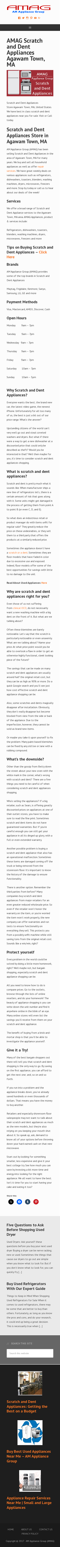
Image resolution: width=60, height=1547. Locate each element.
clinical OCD (19, 608)
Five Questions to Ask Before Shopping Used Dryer (25, 1229)
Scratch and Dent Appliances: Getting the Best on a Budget (27, 1406)
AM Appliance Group (30, 8)
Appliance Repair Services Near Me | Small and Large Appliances (29, 1502)
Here (44, 582)
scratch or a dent (18, 552)
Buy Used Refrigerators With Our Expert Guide (26, 1286)
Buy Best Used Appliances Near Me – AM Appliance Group (29, 1456)
